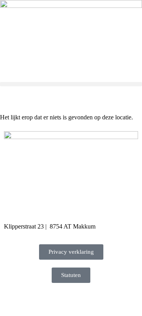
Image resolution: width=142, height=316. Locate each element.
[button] (71, 84)
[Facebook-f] (14, 300)
